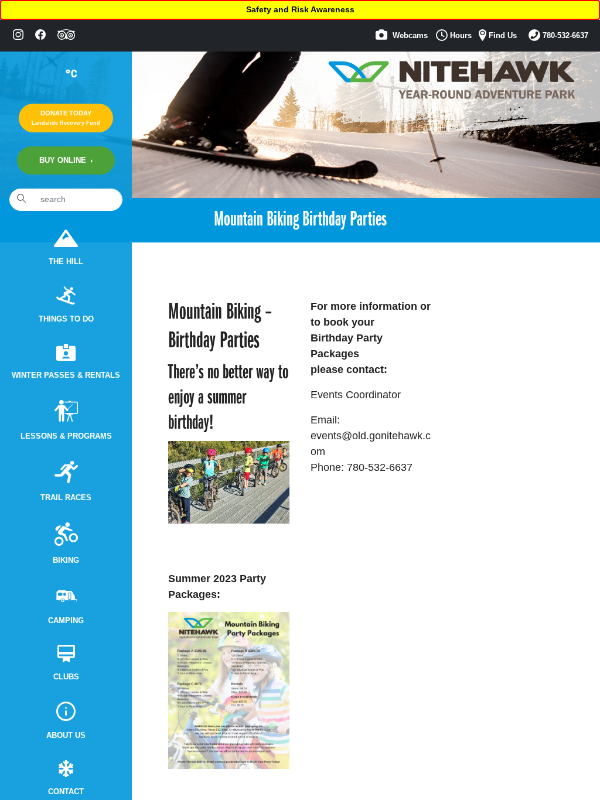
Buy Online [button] (63, 160)
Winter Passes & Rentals (66, 375)
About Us (66, 735)
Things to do (66, 319)
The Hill (66, 262)
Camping (66, 621)
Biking (66, 560)
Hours (460, 36)
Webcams (409, 36)
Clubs (66, 677)
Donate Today (66, 118)
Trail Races (65, 498)
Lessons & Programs (66, 436)
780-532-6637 (564, 36)
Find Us (501, 36)
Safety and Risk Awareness (300, 9)
